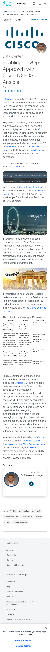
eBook (41, 130)
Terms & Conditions (14, 592)
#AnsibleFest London (30, 187)
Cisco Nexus (27, 517)
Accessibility (11, 609)
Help (8, 587)
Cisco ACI (36, 511)
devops (39, 517)
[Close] (46, 628)
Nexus (33, 448)
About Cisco (11, 550)
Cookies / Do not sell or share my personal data (20, 603)
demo (37, 150)
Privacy (9, 597)
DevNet (16, 167)
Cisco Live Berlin (11, 517)
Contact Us (11, 555)
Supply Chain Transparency (18, 619)
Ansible (13, 511)
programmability (20, 522)
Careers (9, 560)
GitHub (10, 147)
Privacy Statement (23, 640)
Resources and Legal (16, 574)
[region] (25, 638)
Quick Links (12, 543)
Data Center (19, 11)
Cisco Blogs (20, 4)
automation (24, 511)
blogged (8, 99)
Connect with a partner (16, 565)
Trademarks (11, 614)
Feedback (10, 581)
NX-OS (7, 522)
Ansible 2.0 (21, 383)
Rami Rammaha (12, 91)
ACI (38, 437)
